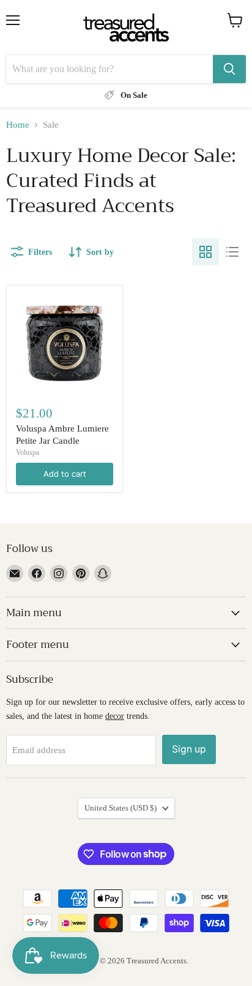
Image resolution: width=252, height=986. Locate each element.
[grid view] (205, 251)
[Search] (229, 69)
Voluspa (27, 452)
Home (17, 125)
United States (120, 807)
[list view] (232, 251)
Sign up (189, 749)
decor (114, 716)
